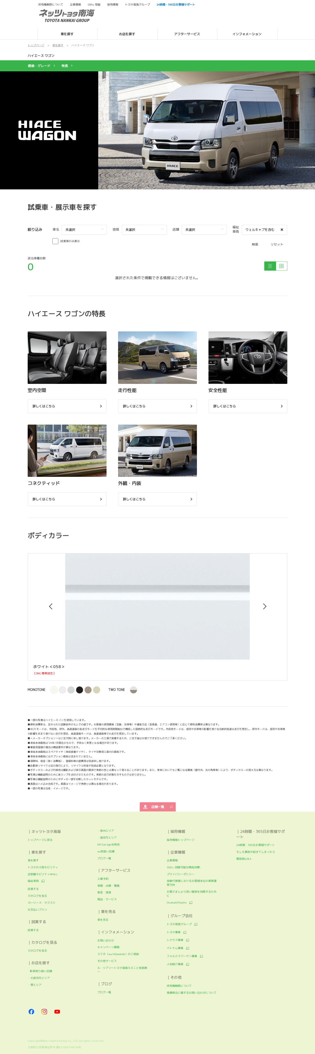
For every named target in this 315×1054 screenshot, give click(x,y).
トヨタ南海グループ (179, 924)
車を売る (102, 920)
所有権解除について (50, 4)
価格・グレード (39, 66)
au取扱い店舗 (105, 851)
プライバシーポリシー (180, 874)
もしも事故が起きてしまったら (255, 852)
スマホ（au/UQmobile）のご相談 (118, 954)
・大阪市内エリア (39, 978)
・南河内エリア (107, 838)
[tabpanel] (157, 130)
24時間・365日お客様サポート (255, 845)
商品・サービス (107, 899)
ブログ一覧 (104, 858)
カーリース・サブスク (41, 903)
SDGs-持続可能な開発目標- (184, 867)
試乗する (33, 889)
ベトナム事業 (175, 948)
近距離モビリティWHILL (43, 874)
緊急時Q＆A (243, 859)
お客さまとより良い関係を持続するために (192, 894)
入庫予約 (102, 879)
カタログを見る (37, 896)
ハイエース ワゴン (41, 55)
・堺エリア (35, 985)
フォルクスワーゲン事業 (182, 956)
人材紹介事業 (175, 964)
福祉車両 (33, 881)
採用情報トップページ (180, 840)
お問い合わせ (105, 940)
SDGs (94, 4)
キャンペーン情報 (108, 947)
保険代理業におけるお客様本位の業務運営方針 (192, 883)
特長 (65, 66)
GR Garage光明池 (108, 844)
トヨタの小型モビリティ (43, 867)
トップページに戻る (40, 840)
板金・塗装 (104, 892)
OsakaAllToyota (177, 902)
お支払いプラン (37, 910)
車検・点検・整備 (108, 886)
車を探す (33, 860)
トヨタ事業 (174, 932)
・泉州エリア (105, 831)
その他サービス (107, 961)
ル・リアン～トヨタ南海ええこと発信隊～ (122, 970)
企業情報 (172, 860)
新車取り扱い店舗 (40, 971)
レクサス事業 (175, 940)
